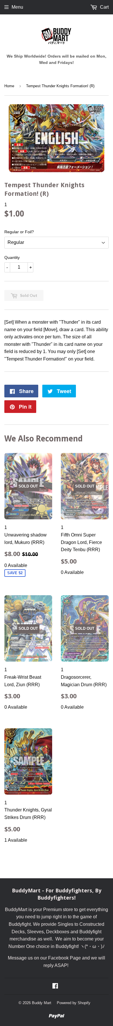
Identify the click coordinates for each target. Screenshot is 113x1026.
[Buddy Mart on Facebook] (55, 986)
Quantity (12, 257)
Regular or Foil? (19, 232)
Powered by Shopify (73, 1003)
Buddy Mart (41, 1003)
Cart (104, 7)
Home (9, 86)
